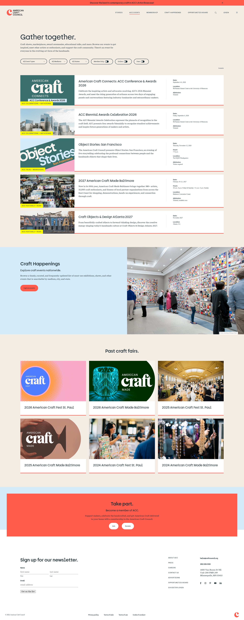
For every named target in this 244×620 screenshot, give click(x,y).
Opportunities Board (198, 12)
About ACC (173, 558)
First (21, 576)
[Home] (15, 13)
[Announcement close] (222, 3)
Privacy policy (93, 615)
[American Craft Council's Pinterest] (211, 583)
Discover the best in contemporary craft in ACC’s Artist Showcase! (122, 3)
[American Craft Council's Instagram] (206, 583)
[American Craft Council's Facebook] (201, 583)
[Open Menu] (236, 12)
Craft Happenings (173, 12)
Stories (119, 12)
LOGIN (226, 12)
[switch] (107, 62)
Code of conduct (139, 615)
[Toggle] (107, 62)
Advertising (174, 577)
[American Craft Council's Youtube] (216, 583)
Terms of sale (109, 615)
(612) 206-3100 (205, 564)
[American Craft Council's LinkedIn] (222, 583)
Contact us (173, 572)
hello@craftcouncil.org (209, 558)
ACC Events (134, 12)
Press (170, 563)
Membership (152, 12)
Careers (172, 568)
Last (51, 576)
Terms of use (123, 615)
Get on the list (28, 591)
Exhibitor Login (176, 587)
